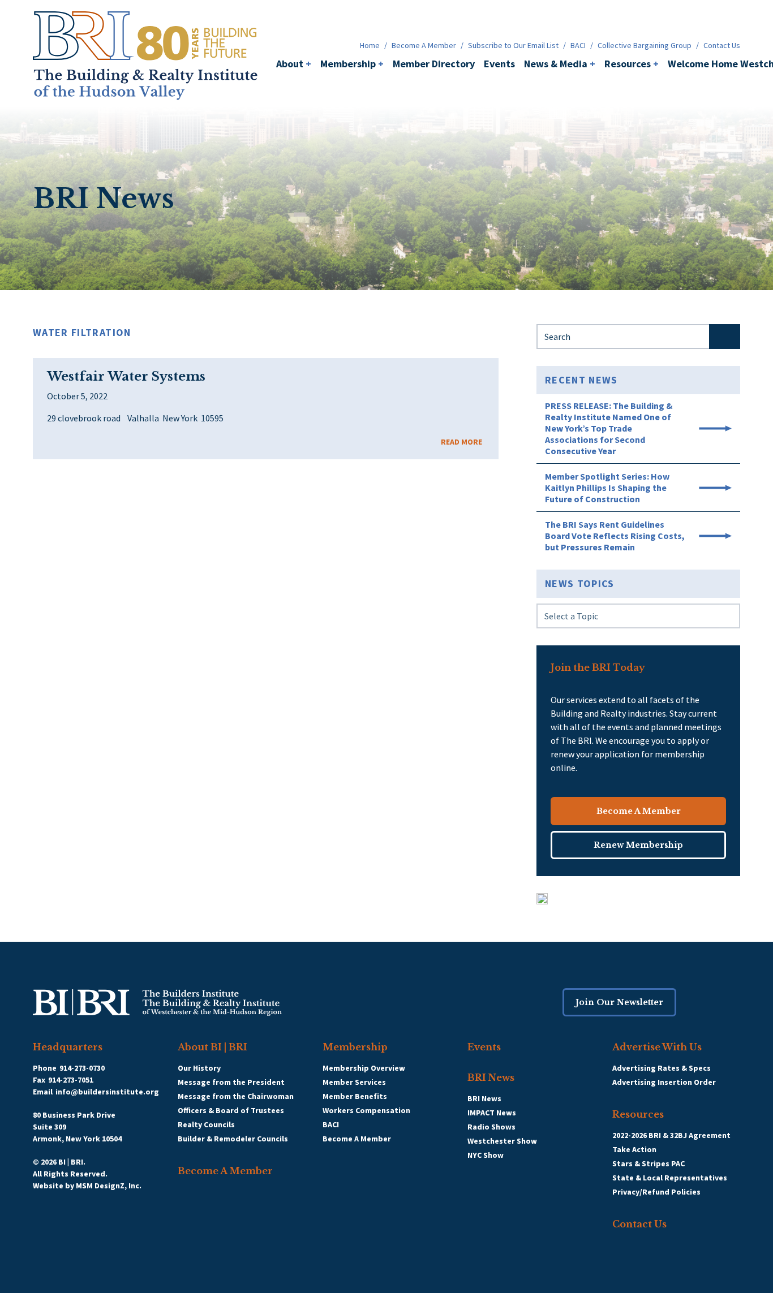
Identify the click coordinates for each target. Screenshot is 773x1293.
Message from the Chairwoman (236, 1096)
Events (499, 63)
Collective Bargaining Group (645, 45)
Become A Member (424, 45)
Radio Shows (491, 1127)
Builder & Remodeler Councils (233, 1138)
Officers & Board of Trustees (231, 1110)
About (293, 63)
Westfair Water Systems (126, 376)
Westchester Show (502, 1141)
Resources (631, 63)
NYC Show (485, 1155)
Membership (352, 63)
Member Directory (434, 63)
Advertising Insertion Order (664, 1082)
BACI (578, 45)
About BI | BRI (212, 1047)
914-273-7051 (70, 1080)
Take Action (634, 1149)
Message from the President (231, 1082)
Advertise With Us (657, 1047)
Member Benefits (355, 1096)
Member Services (354, 1082)
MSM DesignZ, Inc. (108, 1185)
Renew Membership (638, 845)
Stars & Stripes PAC (648, 1163)
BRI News (490, 1077)
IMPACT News (491, 1112)
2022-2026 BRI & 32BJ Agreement (671, 1135)
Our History (199, 1068)
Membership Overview (364, 1068)
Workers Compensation (366, 1110)
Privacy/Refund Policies (656, 1192)
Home (370, 45)
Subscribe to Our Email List (513, 45)
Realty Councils (206, 1124)
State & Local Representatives (669, 1178)
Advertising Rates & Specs (661, 1068)
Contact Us (721, 45)
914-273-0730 (82, 1068)
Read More (461, 442)
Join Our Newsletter (619, 1002)
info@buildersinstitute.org (107, 1092)
